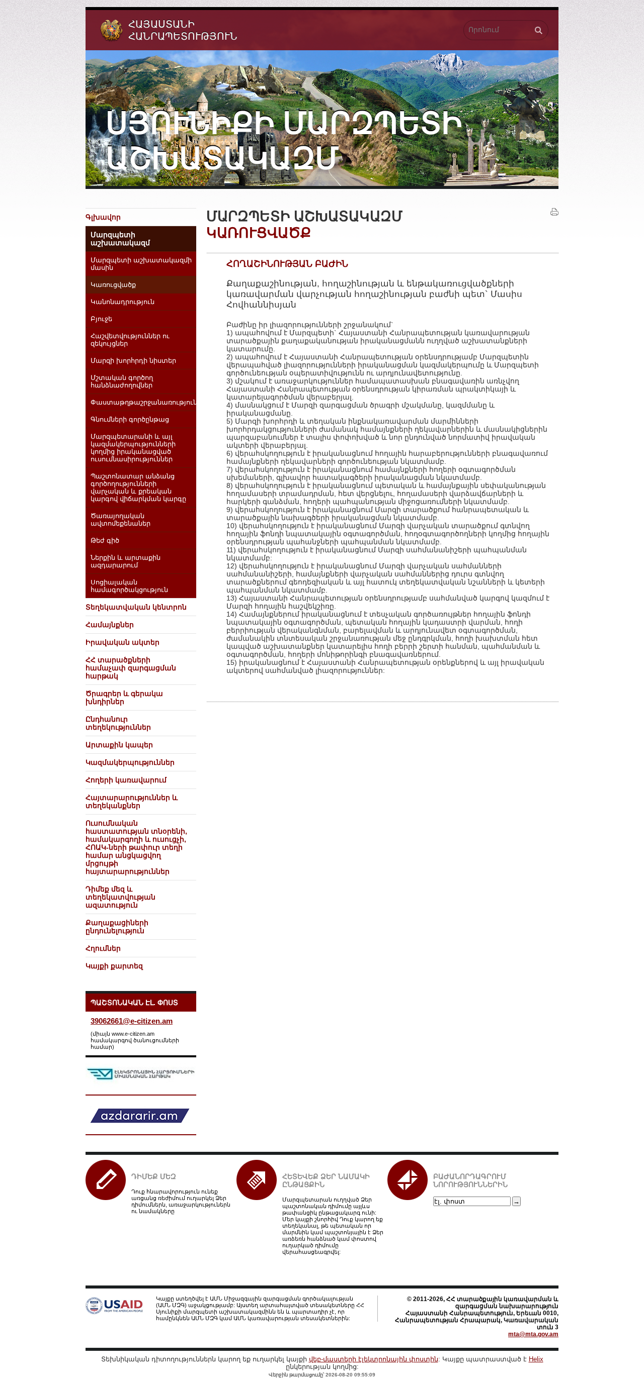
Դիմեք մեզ (153, 1176)
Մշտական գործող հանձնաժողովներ (122, 381)
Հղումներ (103, 948)
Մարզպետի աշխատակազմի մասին (141, 264)
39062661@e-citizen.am (132, 1021)
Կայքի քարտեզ (114, 966)
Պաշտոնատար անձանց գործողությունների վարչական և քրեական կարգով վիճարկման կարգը (138, 488)
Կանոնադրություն (122, 302)
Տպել (554, 212)
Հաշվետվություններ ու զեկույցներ (130, 340)
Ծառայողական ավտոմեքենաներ (120, 520)
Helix (536, 1359)
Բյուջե (101, 319)
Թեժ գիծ (105, 540)
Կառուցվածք (113, 284)
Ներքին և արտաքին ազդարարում (125, 561)
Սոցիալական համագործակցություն (129, 586)
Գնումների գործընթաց (130, 419)
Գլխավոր (103, 217)
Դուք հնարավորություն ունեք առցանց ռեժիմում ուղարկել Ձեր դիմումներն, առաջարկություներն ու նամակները (180, 1201)
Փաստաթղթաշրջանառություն (143, 402)
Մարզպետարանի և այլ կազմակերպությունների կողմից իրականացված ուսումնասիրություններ (133, 448)
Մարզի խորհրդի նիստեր (133, 360)
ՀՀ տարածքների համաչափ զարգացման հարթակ (131, 668)
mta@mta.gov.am (533, 1334)
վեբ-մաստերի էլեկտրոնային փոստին (373, 1359)
